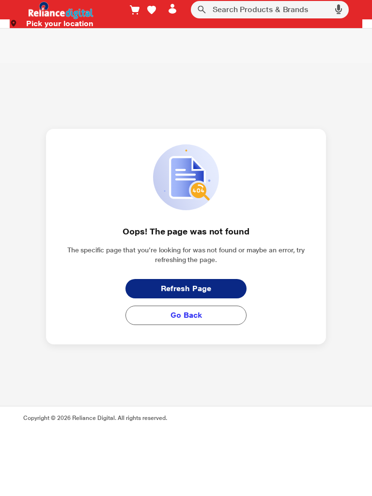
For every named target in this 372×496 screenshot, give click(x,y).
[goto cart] (135, 10)
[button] (151, 10)
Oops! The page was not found (186, 231)
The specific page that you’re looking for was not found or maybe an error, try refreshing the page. (186, 255)
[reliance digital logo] (58, 9)
